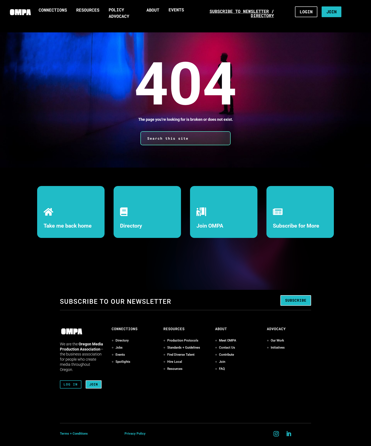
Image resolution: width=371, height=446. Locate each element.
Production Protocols (182, 340)
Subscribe (295, 300)
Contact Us (227, 347)
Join (222, 362)
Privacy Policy (135, 433)
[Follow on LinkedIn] (288, 434)
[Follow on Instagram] (276, 434)
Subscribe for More (296, 226)
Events (120, 355)
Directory (131, 226)
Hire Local (174, 362)
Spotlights (123, 362)
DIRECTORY (262, 15)
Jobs (119, 347)
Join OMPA (209, 226)
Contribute (226, 355)
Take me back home (68, 226)
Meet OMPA (227, 340)
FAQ (222, 369)
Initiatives (278, 347)
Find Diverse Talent (181, 355)
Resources (174, 369)
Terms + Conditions (74, 433)
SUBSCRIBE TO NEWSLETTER (239, 11)
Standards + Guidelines (183, 347)
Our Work (277, 340)
